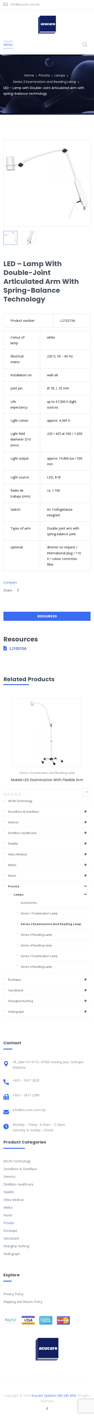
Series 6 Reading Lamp (36, 967)
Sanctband (15, 990)
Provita (44, 75)
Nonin (12, 876)
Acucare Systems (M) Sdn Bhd (53, 1395)
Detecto (13, 822)
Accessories (29, 903)
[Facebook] (18, 590)
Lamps (60, 75)
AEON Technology (20, 801)
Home (29, 75)
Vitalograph (16, 1012)
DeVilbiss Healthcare (22, 833)
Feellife (13, 844)
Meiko (12, 865)
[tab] (47, 617)
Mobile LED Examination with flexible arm (47, 779)
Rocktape (14, 980)
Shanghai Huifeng (20, 1001)
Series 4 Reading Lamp (36, 945)
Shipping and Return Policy (22, 1302)
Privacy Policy (13, 1294)
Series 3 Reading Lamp (36, 935)
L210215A (17, 648)
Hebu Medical (17, 854)
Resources (47, 616)
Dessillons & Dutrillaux (23, 811)
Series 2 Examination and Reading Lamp (44, 81)
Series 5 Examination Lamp (39, 956)
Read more (86, 792)
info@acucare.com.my (25, 4)
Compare (10, 582)
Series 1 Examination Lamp (39, 913)
